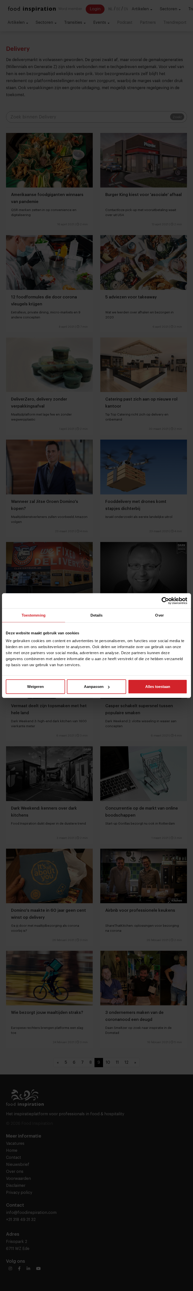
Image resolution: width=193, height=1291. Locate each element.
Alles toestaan (157, 686)
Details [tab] (96, 615)
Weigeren (35, 686)
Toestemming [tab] (33, 615)
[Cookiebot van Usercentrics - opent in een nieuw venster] (165, 600)
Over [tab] (159, 615)
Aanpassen (94, 686)
